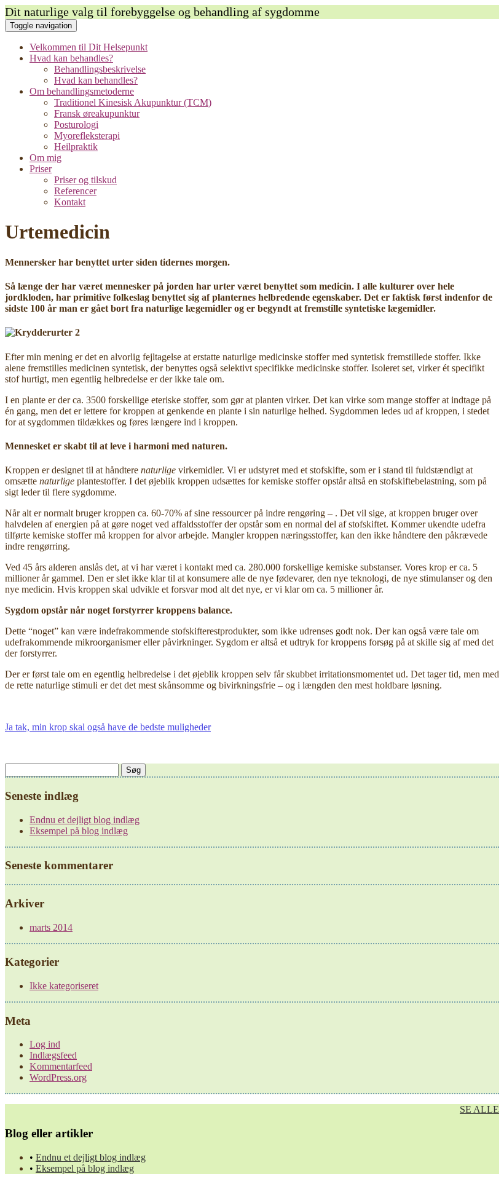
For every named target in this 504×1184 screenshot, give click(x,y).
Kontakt (69, 202)
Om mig (45, 157)
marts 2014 (51, 927)
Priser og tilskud (85, 180)
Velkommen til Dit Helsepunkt (89, 47)
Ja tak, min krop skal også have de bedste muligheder (108, 727)
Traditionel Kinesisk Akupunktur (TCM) (132, 102)
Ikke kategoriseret (64, 986)
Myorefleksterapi (87, 135)
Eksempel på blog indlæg (79, 831)
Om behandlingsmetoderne (82, 91)
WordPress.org (58, 1077)
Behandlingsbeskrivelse (100, 69)
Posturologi (76, 124)
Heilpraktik (76, 146)
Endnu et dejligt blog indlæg (85, 820)
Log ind (45, 1044)
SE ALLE (479, 1109)
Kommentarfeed (61, 1066)
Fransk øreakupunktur (97, 113)
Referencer (75, 191)
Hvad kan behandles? (71, 58)
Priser (41, 169)
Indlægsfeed (53, 1055)
